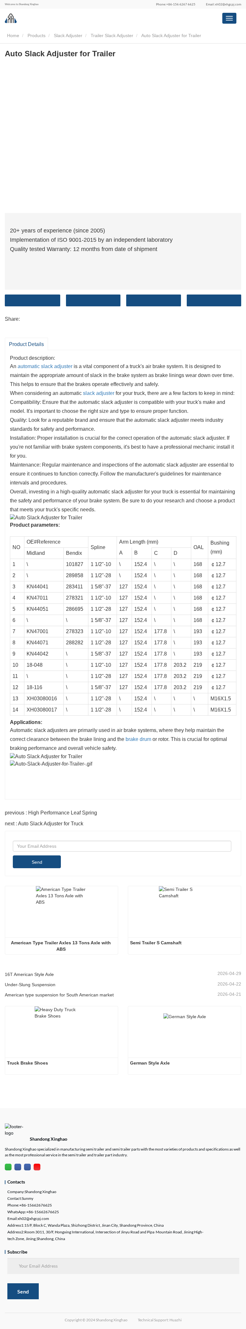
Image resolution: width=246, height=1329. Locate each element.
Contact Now (32, 300)
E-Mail (93, 300)
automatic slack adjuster (45, 366)
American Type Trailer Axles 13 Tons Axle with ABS (61, 946)
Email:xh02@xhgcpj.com (223, 4)
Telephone (153, 300)
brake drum (138, 739)
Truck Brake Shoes (28, 1063)
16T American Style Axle (29, 974)
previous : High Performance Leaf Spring (51, 812)
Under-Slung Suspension (30, 984)
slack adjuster (98, 393)
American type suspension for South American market (59, 994)
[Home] (11, 18)
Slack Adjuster (68, 35)
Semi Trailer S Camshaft (156, 942)
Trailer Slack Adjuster (112, 35)
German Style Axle (150, 1063)
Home (12, 35)
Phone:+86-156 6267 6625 (175, 4)
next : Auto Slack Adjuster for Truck (44, 823)
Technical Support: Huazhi (160, 1319)
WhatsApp (214, 300)
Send (37, 862)
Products (36, 35)
